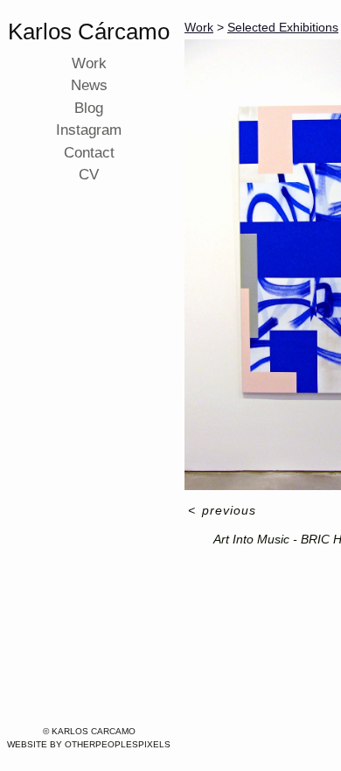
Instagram (89, 130)
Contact (89, 152)
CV (89, 174)
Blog (88, 108)
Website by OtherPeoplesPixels (88, 744)
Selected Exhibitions (282, 27)
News (89, 85)
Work (89, 63)
